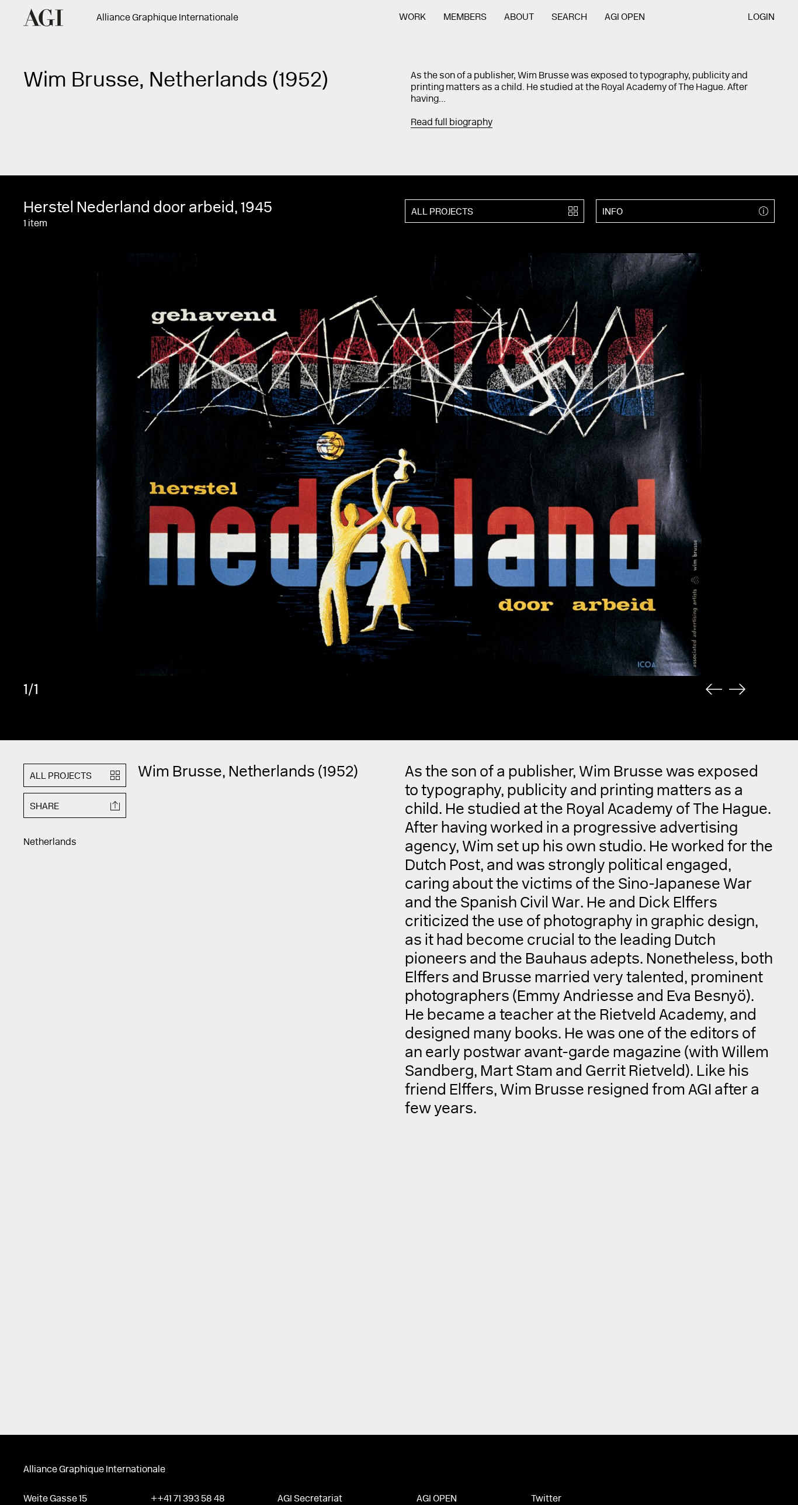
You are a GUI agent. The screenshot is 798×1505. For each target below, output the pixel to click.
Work (412, 17)
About (519, 17)
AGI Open (625, 17)
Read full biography (451, 122)
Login (761, 17)
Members (465, 17)
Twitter (546, 1499)
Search (569, 17)
